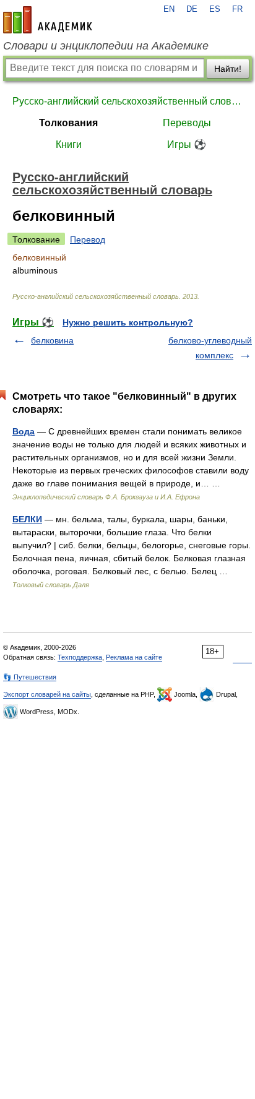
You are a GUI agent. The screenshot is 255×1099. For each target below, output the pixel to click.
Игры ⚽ (186, 144)
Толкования (68, 123)
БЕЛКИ (27, 519)
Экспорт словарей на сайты (47, 694)
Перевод (87, 239)
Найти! (227, 69)
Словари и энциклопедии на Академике (106, 46)
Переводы (187, 123)
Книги (69, 144)
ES (214, 9)
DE (191, 9)
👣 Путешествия (29, 677)
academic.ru (47, 19)
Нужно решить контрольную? (128, 322)
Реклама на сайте (134, 657)
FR (237, 9)
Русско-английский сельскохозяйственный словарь (127, 101)
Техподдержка (80, 657)
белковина (52, 340)
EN (169, 9)
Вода (23, 431)
